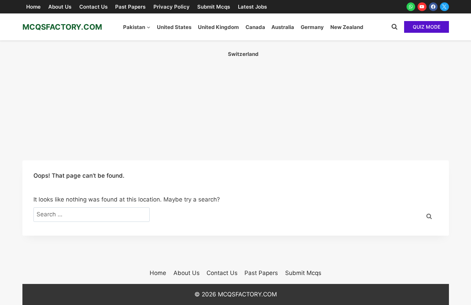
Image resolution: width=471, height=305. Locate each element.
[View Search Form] (394, 27)
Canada (255, 27)
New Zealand (346, 27)
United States (174, 27)
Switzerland (243, 54)
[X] (444, 6)
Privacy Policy (171, 6)
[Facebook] (433, 6)
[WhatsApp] (411, 6)
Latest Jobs (252, 6)
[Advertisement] (235, 92)
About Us (59, 6)
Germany (312, 27)
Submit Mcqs (213, 6)
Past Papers (130, 6)
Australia (282, 27)
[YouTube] (422, 6)
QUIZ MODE (426, 27)
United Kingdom (218, 27)
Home (33, 6)
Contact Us (93, 6)
